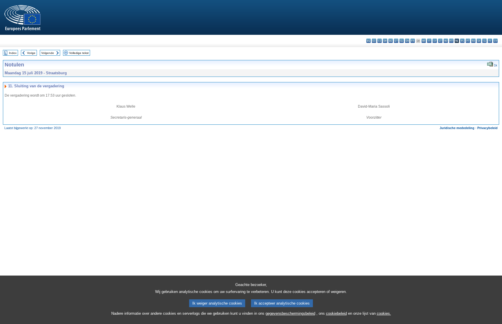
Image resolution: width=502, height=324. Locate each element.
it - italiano (429, 41)
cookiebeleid (336, 313)
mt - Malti (451, 41)
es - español (374, 41)
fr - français (412, 41)
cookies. (384, 313)
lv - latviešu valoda (435, 41)
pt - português (468, 41)
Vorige (31, 53)
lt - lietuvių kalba (440, 41)
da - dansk (385, 41)
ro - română (473, 41)
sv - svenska (495, 41)
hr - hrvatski (424, 41)
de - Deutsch (390, 41)
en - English (407, 41)
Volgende (47, 53)
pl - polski (462, 41)
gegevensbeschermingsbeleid (290, 313)
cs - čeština (379, 41)
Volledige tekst (79, 53)
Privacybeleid (487, 128)
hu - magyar (446, 41)
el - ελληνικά (401, 41)
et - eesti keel (396, 41)
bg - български (368, 41)
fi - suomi (490, 41)
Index (13, 53)
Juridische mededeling (457, 128)
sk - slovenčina (479, 41)
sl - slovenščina (484, 41)
